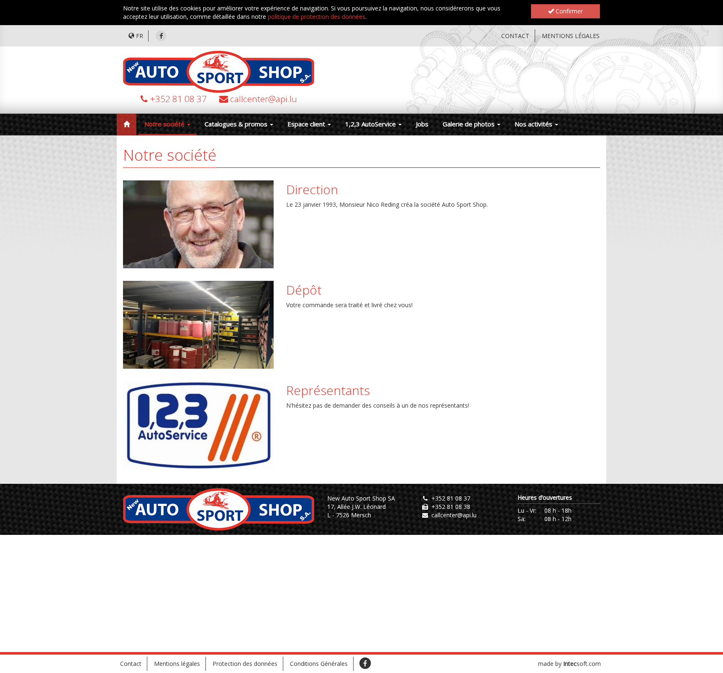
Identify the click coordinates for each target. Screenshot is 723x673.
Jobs (422, 124)
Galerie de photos (469, 124)
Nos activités (534, 124)
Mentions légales (571, 36)
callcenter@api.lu (263, 99)
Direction (312, 189)
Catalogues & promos (237, 124)
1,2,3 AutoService (371, 124)
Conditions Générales (319, 664)
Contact (515, 36)
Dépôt (304, 289)
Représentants (328, 390)
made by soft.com (569, 664)
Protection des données (245, 664)
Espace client (307, 124)
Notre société (165, 124)
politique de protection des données (316, 17)
